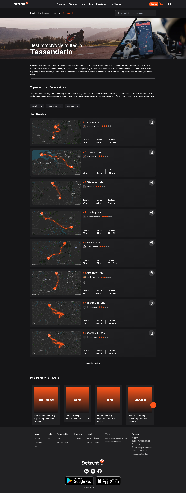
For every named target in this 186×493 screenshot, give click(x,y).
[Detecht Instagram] (93, 471)
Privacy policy (93, 442)
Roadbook (101, 4)
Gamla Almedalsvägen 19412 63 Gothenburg (116, 440)
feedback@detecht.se (142, 447)
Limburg (56, 13)
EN (169, 4)
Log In (162, 4)
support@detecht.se (141, 441)
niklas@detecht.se (140, 454)
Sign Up (154, 4)
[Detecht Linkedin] (86, 471)
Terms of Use (93, 438)
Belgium (45, 13)
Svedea (77, 438)
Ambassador (62, 442)
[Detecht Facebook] (99, 471)
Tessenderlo (68, 13)
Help (83, 4)
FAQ (49, 438)
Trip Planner (115, 4)
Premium (61, 4)
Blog (91, 4)
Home (37, 438)
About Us (73, 4)
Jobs (59, 438)
